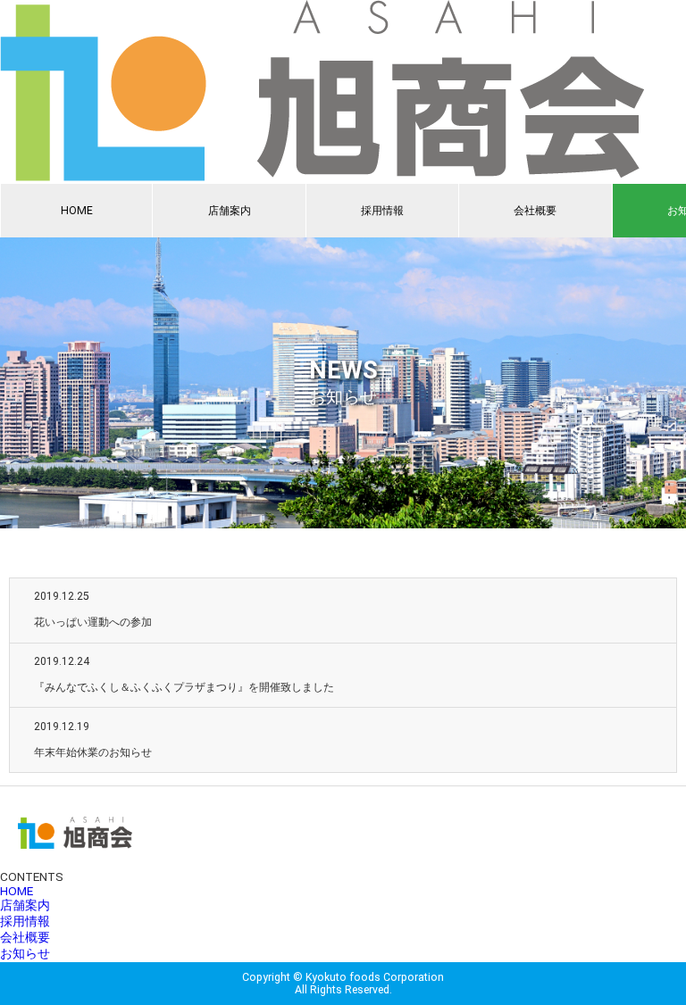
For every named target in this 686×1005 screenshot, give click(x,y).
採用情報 (382, 210)
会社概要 (535, 210)
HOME (77, 210)
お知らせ (25, 953)
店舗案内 (229, 210)
